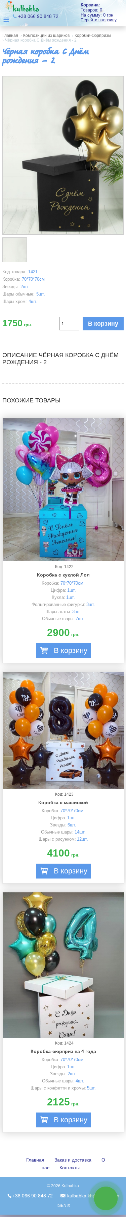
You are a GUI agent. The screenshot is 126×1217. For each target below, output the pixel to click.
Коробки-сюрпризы (93, 35)
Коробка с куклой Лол (63, 575)
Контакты (69, 1167)
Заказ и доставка (72, 1160)
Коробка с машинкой (63, 802)
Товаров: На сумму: (99, 12)
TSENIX (63, 1205)
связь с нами (106, 1198)
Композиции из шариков (46, 35)
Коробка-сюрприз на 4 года (63, 1051)
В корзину (103, 323)
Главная (10, 35)
